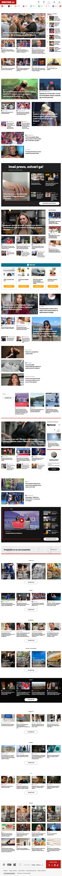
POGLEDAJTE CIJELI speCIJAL (49, 203)
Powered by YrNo (57, 432)
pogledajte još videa (51, 539)
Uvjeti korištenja (21, 870)
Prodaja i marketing (13, 870)
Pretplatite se (53, 549)
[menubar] (54, 2)
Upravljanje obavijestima (10, 873)
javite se (54, 469)
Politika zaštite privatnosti (31, 870)
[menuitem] (54, 2)
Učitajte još (31, 582)
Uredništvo (5, 870)
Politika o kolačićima (42, 870)
